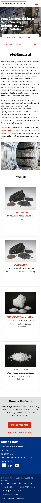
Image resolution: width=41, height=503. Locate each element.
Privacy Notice (8, 487)
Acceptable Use (16, 491)
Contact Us (7, 454)
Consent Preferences (26, 487)
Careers (5, 450)
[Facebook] (4, 465)
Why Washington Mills (12, 446)
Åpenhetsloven (25, 483)
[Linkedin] (10, 465)
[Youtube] (17, 465)
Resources (6, 461)
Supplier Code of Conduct (13, 498)
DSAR (5, 491)
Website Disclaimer (10, 494)
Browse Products (19, 425)
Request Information (20, 432)
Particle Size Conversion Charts (17, 458)
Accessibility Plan (8, 483)
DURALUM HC (7, 130)
